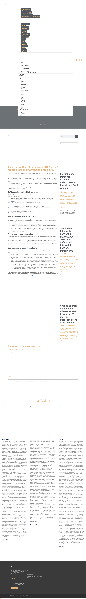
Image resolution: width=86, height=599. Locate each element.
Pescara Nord (25, 26)
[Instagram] (78, 60)
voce (19, 194)
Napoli (23, 43)
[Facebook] (75, 60)
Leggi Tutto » (63, 207)
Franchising (21, 18)
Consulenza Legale (26, 12)
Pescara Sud (25, 28)
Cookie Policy (22, 59)
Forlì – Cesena (25, 37)
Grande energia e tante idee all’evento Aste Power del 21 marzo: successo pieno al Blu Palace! (68, 314)
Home (20, 4)
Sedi (20, 22)
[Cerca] (76, 136)
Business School (23, 21)
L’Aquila (24, 50)
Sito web (10, 376)
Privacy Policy (29, 570)
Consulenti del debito (27, 15)
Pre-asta (24, 10)
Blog (20, 54)
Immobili (21, 19)
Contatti (20, 56)
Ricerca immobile (26, 9)
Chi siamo (21, 6)
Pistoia (23, 48)
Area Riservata (22, 57)
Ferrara (23, 38)
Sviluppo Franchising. (15, 595)
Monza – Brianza (25, 24)
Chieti (23, 35)
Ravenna (24, 31)
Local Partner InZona (23, 53)
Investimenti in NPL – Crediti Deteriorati (31, 16)
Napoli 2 (24, 44)
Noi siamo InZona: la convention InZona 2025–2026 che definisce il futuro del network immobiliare (67, 239)
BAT (23, 40)
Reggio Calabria (25, 34)
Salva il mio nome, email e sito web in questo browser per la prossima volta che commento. (29, 381)
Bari (23, 41)
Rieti (22, 107)
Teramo (24, 25)
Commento (11, 352)
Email (9, 371)
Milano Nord (25, 45)
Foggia (23, 29)
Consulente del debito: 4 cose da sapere (42, 437)
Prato (23, 47)
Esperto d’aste (25, 13)
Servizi (20, 7)
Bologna (24, 32)
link (13, 202)
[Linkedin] (80, 60)
